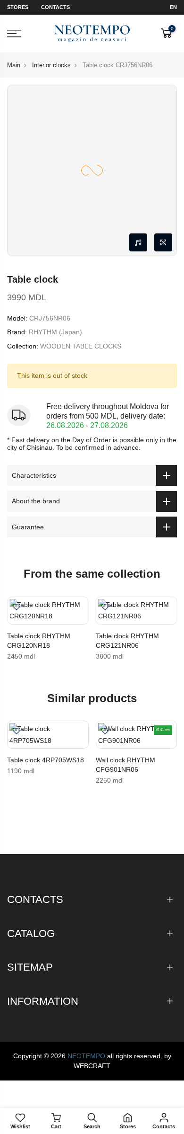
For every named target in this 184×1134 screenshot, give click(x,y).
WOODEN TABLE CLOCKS (80, 346)
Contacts (55, 7)
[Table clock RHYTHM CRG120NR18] (48, 611)
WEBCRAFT (92, 1066)
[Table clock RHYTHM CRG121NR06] (136, 611)
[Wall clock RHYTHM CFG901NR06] (136, 735)
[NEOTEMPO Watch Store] (92, 34)
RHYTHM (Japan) (55, 332)
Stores (17, 7)
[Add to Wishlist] (16, 608)
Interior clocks (51, 65)
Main (13, 65)
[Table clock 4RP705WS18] (48, 735)
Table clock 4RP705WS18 (45, 760)
